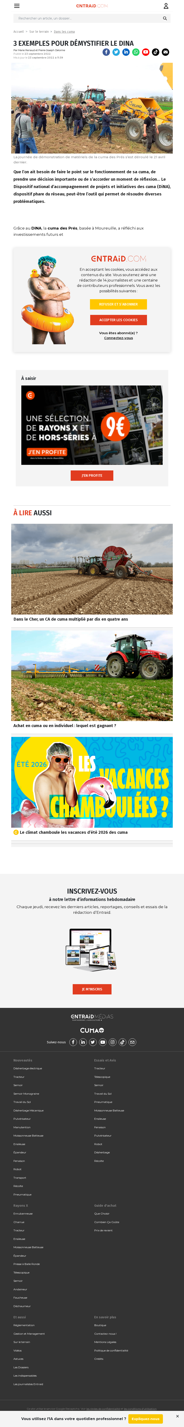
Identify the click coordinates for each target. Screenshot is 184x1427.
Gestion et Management (29, 1333)
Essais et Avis (105, 1060)
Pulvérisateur (22, 1118)
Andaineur (20, 1289)
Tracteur (18, 1076)
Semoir (18, 1085)
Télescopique (102, 1076)
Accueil (18, 32)
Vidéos (17, 1350)
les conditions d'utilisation (140, 1408)
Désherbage (102, 1152)
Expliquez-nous (146, 1419)
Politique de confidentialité (111, 1350)
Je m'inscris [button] (92, 989)
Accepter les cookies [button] (118, 320)
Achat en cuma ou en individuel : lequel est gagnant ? (64, 725)
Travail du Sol (22, 1102)
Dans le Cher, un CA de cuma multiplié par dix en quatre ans (70, 619)
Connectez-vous (118, 338)
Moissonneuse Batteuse (28, 1135)
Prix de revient (103, 1230)
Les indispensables (25, 1375)
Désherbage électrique (27, 1068)
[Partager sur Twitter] (116, 52)
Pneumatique (22, 1194)
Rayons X (20, 1206)
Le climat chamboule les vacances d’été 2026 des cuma (74, 832)
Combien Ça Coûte (106, 1222)
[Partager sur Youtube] (145, 52)
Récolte (18, 1186)
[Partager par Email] (165, 52)
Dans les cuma (64, 32)
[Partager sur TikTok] (155, 52)
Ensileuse (19, 1144)
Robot (17, 1169)
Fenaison (19, 1161)
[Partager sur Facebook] (106, 52)
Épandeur (19, 1152)
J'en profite (92, 475)
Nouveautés (22, 1060)
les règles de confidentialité (103, 1408)
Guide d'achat (105, 1206)
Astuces (18, 1358)
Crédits (98, 1358)
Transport (19, 1177)
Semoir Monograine (26, 1093)
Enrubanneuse (23, 1213)
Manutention (22, 1127)
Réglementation (24, 1325)
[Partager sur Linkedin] (126, 52)
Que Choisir (102, 1213)
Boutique (100, 1325)
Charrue (18, 1222)
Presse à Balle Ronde (26, 1264)
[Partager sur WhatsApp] (136, 52)
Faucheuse (20, 1297)
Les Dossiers (20, 1367)
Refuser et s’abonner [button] (118, 304)
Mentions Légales (105, 1342)
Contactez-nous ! (105, 1333)
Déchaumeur (22, 1306)
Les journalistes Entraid (28, 1384)
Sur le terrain (39, 32)
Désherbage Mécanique (28, 1110)
